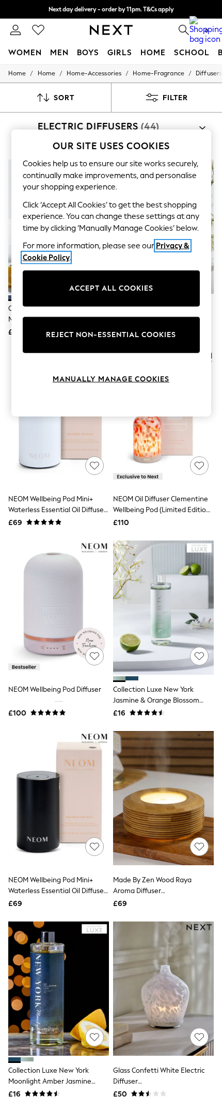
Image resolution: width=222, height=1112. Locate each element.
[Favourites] (38, 30)
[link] (15, 30)
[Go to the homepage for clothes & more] (111, 30)
